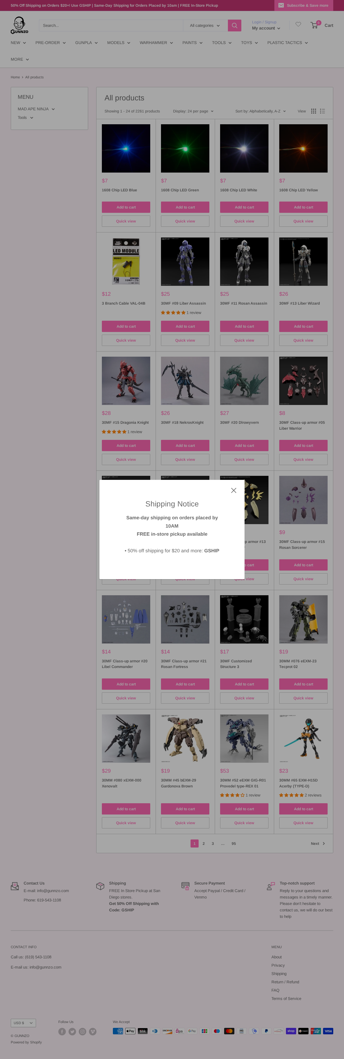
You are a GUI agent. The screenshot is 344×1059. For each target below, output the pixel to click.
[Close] (233, 490)
